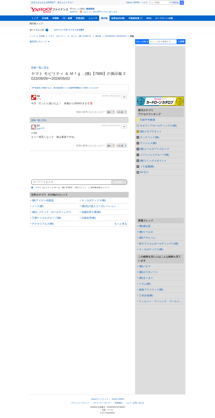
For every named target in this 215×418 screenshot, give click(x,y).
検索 (182, 3)
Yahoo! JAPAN (132, 2)
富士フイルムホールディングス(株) (158, 243)
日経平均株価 (147, 119)
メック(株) (38, 206)
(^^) (39, 99)
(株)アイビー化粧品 (43, 200)
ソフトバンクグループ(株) (154, 154)
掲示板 (104, 18)
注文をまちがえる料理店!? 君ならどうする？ (52, 2)
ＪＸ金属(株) (147, 166)
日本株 (45, 18)
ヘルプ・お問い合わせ (134, 403)
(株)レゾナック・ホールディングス (51, 212)
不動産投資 (133, 18)
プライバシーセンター (102, 403)
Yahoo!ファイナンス (99, 399)
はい (111, 112)
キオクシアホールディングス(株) (158, 125)
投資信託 (80, 18)
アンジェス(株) (148, 143)
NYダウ (144, 172)
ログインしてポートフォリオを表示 (69, 30)
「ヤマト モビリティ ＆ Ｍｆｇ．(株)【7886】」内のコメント (60, 187)
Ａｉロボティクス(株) (94, 200)
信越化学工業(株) (91, 212)
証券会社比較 (118, 18)
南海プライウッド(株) (151, 289)
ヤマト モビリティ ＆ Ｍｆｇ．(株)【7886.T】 (70, 36)
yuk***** (40, 128)
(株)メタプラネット (151, 131)
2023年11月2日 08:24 (111, 125)
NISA (149, 18)
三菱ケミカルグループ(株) (46, 217)
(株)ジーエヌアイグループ (154, 149)
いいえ (122, 112)
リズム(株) (145, 283)
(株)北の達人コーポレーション (99, 206)
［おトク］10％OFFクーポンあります (99, 12)
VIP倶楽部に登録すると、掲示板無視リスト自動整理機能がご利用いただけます (65, 88)
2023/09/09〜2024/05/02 (115, 36)
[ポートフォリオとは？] (47, 30)
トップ (34, 18)
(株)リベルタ (146, 232)
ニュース (92, 18)
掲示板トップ (36, 23)
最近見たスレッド (38, 41)
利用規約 (118, 403)
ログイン (74, 12)
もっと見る (120, 223)
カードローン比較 (164, 18)
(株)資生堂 (145, 226)
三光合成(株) (146, 295)
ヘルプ (144, 2)
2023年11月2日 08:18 (111, 96)
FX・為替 (67, 18)
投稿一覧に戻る (40, 67)
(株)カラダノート (148, 272)
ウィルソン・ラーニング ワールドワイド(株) (161, 301)
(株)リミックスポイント (153, 160)
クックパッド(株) (149, 137)
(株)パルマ (145, 266)
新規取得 (90, 9)
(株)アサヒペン (147, 237)
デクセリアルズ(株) (43, 223)
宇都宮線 (175, 2)
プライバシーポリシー (80, 403)
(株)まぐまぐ (146, 278)
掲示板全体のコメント (100, 187)
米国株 (55, 18)
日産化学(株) (89, 217)
